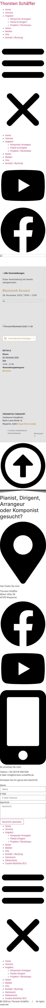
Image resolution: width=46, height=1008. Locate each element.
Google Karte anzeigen (27, 423)
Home (8, 9)
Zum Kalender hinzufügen (19, 338)
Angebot (9, 15)
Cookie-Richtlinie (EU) (16, 863)
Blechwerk (7, 370)
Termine (9, 12)
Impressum (10, 857)
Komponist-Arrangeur (20, 19)
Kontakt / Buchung (14, 37)
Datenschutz (11, 860)
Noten (8, 28)
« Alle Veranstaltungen (13, 273)
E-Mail (3, 794)
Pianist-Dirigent (17, 838)
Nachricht (4, 802)
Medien (8, 31)
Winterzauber (38, 433)
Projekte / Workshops (20, 25)
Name (3, 785)
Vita (7, 34)
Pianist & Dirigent (18, 22)
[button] (23, 86)
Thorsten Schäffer (17, 3)
